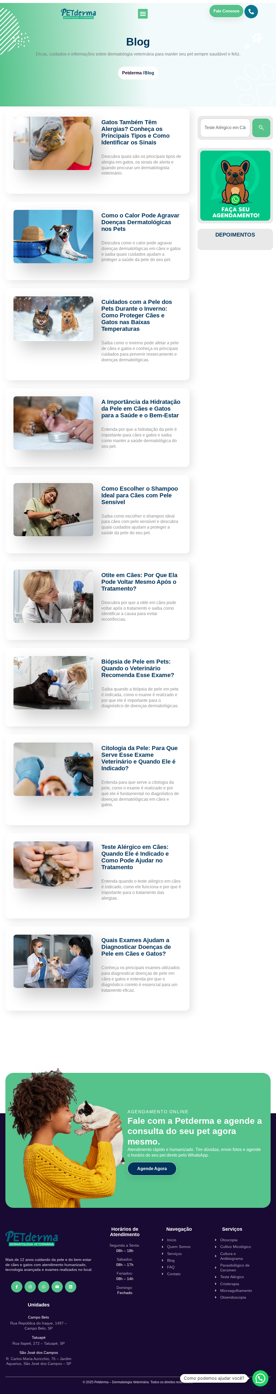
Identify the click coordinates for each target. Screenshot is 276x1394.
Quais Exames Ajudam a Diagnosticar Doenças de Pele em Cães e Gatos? (136, 947)
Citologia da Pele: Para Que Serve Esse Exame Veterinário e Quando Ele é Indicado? (139, 758)
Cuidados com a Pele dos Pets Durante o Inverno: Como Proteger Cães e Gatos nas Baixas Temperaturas (136, 315)
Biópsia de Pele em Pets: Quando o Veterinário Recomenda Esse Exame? (137, 668)
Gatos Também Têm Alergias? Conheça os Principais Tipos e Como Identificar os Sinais (135, 132)
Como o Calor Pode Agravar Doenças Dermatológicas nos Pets (140, 222)
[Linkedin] (70, 1286)
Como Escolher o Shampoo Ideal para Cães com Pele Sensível (139, 495)
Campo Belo (38, 1317)
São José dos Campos (38, 1352)
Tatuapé (39, 1337)
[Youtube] (57, 1286)
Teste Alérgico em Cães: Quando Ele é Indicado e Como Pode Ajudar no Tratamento (135, 857)
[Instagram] (30, 1286)
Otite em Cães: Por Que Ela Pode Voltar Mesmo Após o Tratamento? (139, 582)
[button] (143, 14)
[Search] (261, 128)
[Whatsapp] (43, 1286)
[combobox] (225, 128)
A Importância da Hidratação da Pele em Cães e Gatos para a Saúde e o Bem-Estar (140, 408)
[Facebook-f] (16, 1286)
